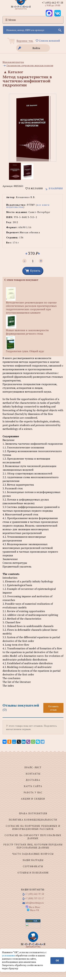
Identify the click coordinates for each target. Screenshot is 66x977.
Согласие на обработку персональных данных (33, 837)
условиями (8, 955)
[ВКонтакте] (5, 742)
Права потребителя (33, 813)
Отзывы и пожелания (33, 872)
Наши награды (33, 860)
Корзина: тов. (25, 40)
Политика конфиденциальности (33, 819)
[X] (19, 742)
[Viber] (28, 742)
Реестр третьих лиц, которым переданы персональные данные (32, 846)
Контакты (33, 773)
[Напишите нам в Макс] (49, 13)
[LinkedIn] (23, 742)
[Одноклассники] (9, 742)
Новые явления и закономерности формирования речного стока (27, 331)
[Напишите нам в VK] (57, 13)
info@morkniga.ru (35, 902)
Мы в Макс (34, 907)
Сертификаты (33, 866)
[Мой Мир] (14, 742)
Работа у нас (33, 792)
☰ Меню (10, 20)
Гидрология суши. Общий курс (25, 351)
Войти (36, 48)
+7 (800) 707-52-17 (34, 898)
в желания (35, 188)
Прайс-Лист (33, 767)
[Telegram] (42, 742)
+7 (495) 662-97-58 (52, 2)
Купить (35, 270)
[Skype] (38, 742)
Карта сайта (33, 786)
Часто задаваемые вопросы (32, 853)
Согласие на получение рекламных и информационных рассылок (33, 827)
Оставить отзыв (53, 708)
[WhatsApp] (33, 742)
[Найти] (59, 30)
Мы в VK (34, 910)
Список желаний (49, 40)
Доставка (33, 779)
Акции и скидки (33, 798)
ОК (57, 960)
